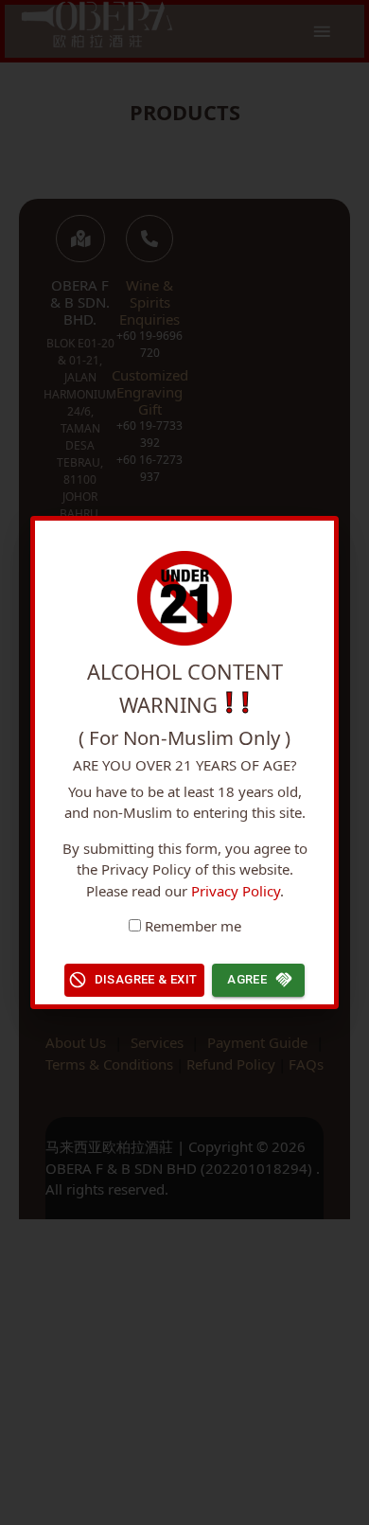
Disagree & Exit (146, 979)
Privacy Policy (235, 890)
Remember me (193, 925)
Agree (247, 979)
